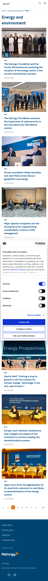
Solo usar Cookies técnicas (24, 336)
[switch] (42, 291)
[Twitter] (9, 575)
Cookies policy (8, 530)
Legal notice (7, 525)
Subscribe (6, 535)
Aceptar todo (24, 322)
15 (43, 507)
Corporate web (8, 540)
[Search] (39, 3)
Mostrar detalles (34, 315)
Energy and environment (15, 11)
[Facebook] (3, 575)
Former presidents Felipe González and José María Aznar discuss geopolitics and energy (22, 176)
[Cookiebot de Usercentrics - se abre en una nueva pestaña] (35, 243)
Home (4, 11)
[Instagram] (14, 575)
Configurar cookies (24, 329)
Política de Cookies (17, 269)
